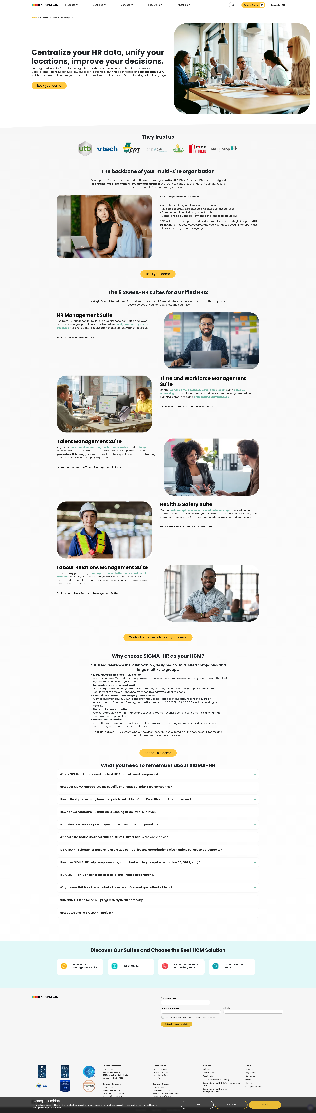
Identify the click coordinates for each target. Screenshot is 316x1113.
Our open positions (253, 1086)
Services (126, 4)
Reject (197, 1105)
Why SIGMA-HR (251, 1072)
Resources (154, 4)
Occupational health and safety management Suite (216, 1090)
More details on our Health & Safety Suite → (187, 526)
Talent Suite (208, 1076)
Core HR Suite (208, 1072)
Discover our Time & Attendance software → (188, 406)
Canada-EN (278, 5)
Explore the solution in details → (77, 337)
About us (183, 4)
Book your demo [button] (49, 86)
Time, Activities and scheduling (216, 1079)
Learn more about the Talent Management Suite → (89, 467)
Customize (231, 1105)
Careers (248, 1083)
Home (34, 18)
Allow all (265, 1105)
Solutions (98, 4)
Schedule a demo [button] (158, 753)
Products (70, 4)
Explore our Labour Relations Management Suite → (89, 593)
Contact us (250, 1076)
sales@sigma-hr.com (111, 1072)
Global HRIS (207, 1069)
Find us (248, 1079)
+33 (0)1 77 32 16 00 (160, 1069)
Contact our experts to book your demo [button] (158, 637)
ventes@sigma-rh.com (161, 1090)
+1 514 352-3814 (109, 1069)
